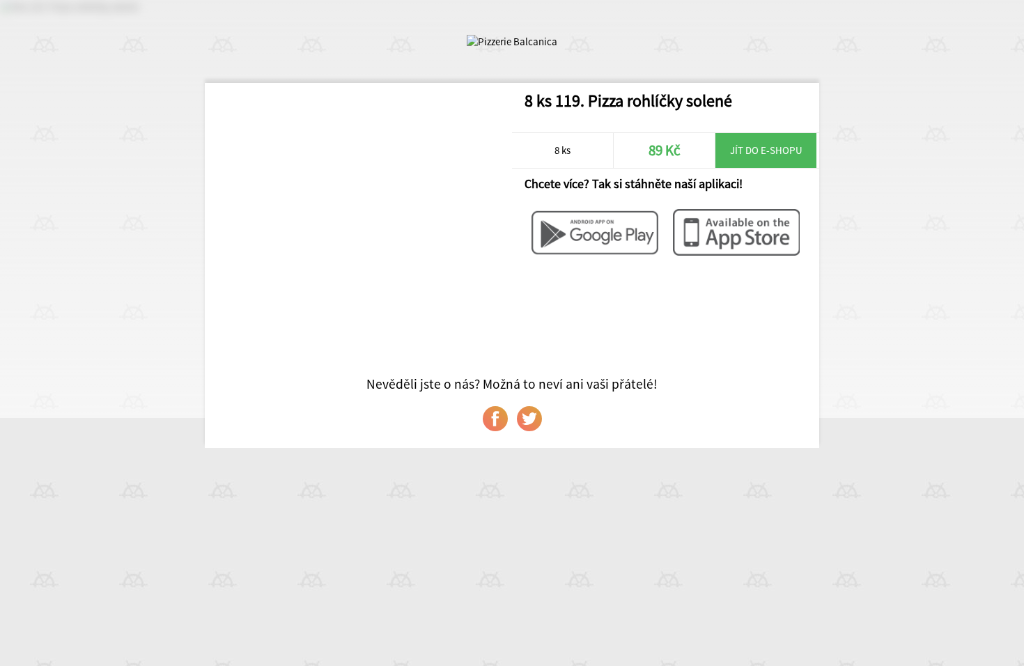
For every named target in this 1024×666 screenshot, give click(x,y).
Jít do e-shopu (766, 150)
